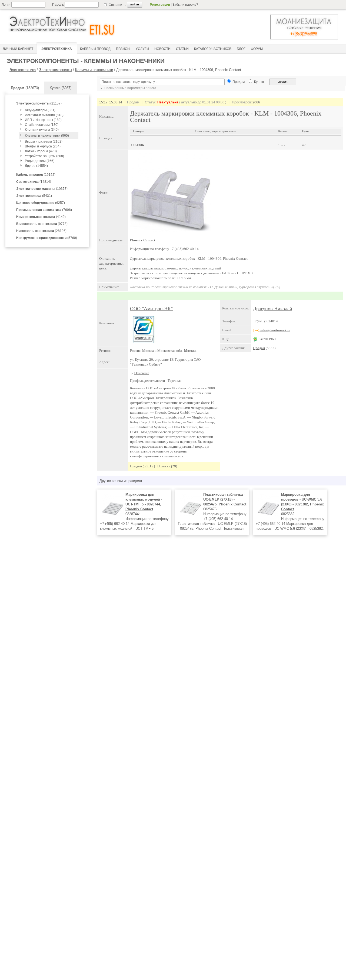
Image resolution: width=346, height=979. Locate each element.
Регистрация (160, 4)
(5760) (46, 238)
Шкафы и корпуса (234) (43, 146)
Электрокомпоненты (55, 70)
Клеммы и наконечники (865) (47, 135)
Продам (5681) (141, 466)
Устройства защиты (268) (44, 156)
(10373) (42, 189)
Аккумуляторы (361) (40, 110)
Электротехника (22, 70)
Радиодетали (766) (39, 161)
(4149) (41, 217)
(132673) (25, 88)
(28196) (41, 231)
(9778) (42, 224)
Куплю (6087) (60, 88)
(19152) (35, 175)
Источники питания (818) (44, 115)
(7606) (44, 210)
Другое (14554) (36, 166)
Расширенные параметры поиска (130, 88)
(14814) (33, 182)
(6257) (40, 203)
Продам (259, 348)
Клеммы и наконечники (94, 70)
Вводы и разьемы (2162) (43, 141)
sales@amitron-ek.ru (275, 330)
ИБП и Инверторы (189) (43, 120)
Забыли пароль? (185, 4)
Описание (141, 373)
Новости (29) (167, 466)
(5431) (34, 196)
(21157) (39, 103)
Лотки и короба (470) (41, 151)
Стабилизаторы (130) (41, 125)
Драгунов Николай (272, 308)
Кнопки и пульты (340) (42, 129)
